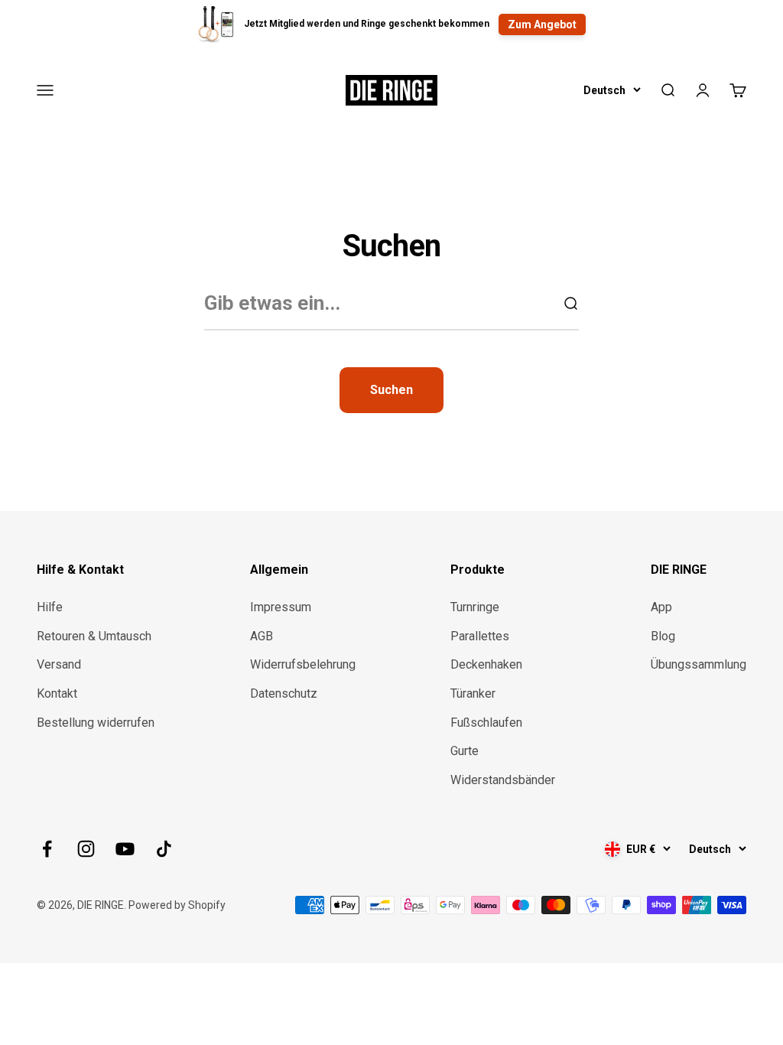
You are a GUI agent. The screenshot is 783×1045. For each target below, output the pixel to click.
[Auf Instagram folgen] (86, 848)
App (661, 607)
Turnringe (474, 607)
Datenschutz (283, 693)
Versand (59, 664)
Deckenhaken (486, 664)
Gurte (464, 751)
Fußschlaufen (486, 722)
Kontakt (57, 693)
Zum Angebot (542, 24)
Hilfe (50, 607)
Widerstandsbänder (502, 780)
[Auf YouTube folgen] (125, 848)
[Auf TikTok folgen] (164, 848)
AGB (261, 636)
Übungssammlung (698, 664)
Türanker (472, 693)
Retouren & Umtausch (94, 636)
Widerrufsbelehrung (303, 664)
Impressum (280, 607)
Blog (663, 636)
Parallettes (479, 636)
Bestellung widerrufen (95, 722)
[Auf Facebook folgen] (47, 848)
